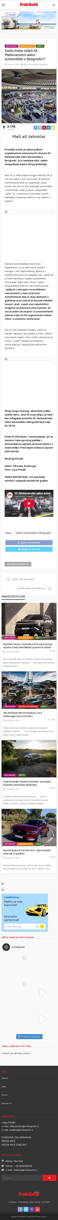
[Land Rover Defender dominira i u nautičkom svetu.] (42, 1019)
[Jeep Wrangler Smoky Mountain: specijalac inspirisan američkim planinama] (29, 758)
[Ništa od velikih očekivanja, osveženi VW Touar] (15, 966)
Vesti (40, 46)
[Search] (53, 5)
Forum (4, 1095)
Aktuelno (11, 46)
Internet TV (7, 1103)
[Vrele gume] (29, 1194)
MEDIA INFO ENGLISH (14, 1144)
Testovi (5, 1078)
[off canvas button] (3, 5)
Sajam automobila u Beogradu (35, 64)
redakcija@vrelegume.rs (21, 1130)
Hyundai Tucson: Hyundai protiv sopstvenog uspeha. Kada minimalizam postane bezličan (27, 646)
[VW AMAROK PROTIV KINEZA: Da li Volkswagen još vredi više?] (29, 690)
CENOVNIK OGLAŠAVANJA (16, 1137)
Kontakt (46, 1202)
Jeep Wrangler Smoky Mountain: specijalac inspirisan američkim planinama (27, 783)
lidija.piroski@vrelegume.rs (24, 1126)
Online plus (27, 46)
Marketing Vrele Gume (29, 1202)
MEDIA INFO (8, 1141)
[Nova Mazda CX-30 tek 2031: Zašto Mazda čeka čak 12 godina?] (29, 827)
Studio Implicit (41, 1216)
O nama (12, 1202)
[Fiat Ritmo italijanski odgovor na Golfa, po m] (15, 992)
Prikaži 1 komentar (19, 564)
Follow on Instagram (31, 1036)
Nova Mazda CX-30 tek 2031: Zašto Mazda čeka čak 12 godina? (26, 852)
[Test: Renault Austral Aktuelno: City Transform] (42, 992)
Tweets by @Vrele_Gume (16, 1053)
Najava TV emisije (28, 706)
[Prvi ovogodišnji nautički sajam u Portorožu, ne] (15, 1019)
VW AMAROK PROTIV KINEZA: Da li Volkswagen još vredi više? (22, 714)
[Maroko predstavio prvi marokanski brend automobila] (42, 966)
